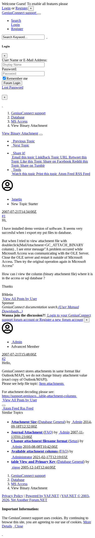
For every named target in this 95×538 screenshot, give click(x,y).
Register (21, 8)
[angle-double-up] (2, 534)
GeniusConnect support (19, 13)
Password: (9, 69)
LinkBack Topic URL (51, 157)
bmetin (16, 199)
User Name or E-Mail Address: (24, 60)
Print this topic (46, 174)
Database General (52, 422)
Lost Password (12, 87)
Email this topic (23, 157)
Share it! (18, 153)
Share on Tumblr (32, 165)
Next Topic (20, 145)
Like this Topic (30, 161)
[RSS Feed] (4, 405)
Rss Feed (26, 408)
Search (16, 21)
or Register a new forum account (59, 320)
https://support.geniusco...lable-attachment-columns (39, 396)
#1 (4, 216)
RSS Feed (82, 174)
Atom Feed (65, 174)
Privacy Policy (12, 496)
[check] (2, 105)
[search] (46, 37)
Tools (16, 170)
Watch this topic (23, 174)
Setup (73, 441)
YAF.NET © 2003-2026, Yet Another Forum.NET (46, 498)
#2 (4, 359)
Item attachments (52, 383)
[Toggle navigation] (39, 14)
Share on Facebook (56, 161)
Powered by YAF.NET (42, 496)
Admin (16, 342)
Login (6, 8)
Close (18, 526)
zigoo (15, 467)
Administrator (21, 457)
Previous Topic (23, 141)
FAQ (48, 432)
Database (17, 117)
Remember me (17, 78)
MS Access (19, 121)
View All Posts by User (19, 299)
